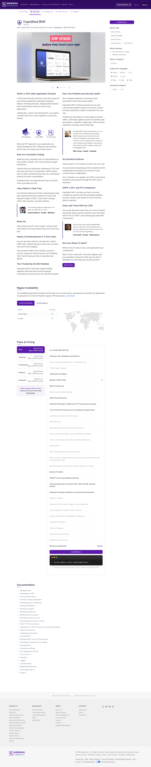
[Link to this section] (40, 288)
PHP (123, 72)
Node (122, 80)
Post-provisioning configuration (31, 600)
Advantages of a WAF (27, 593)
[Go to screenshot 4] (62, 87)
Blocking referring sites (27, 612)
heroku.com (80, 759)
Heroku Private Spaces (16, 728)
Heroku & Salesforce (62, 715)
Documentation (54, 4)
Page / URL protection (27, 630)
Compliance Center (38, 712)
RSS (103, 706)
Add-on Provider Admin (63, 696)
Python (115, 76)
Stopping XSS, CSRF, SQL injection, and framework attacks (40, 627)
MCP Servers (63, 12)
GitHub (109, 706)
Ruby (114, 80)
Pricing (44, 4)
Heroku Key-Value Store (17, 720)
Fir (122, 89)
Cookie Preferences (88, 762)
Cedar (115, 89)
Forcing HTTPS (25, 636)
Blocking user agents (27, 609)
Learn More (70, 296)
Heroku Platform (14, 710)
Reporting (23, 657)
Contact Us (82, 715)
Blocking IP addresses (27, 606)
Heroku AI (12, 712)
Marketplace (34, 4)
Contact (78, 762)
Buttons (76, 12)
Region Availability (116, 35)
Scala (130, 80)
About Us (59, 710)
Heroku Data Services (16, 715)
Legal (86, 759)
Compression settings (27, 648)
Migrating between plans (28, 667)
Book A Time (68, 265)
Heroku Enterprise (15, 725)
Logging (22, 660)
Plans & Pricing (115, 39)
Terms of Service (94, 759)
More (71, 4)
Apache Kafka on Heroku (17, 723)
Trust (134, 759)
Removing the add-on (27, 670)
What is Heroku (61, 712)
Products (23, 4)
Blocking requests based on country (32, 621)
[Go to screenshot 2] (59, 87)
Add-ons (36, 12)
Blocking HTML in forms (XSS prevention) (34, 639)
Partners (58, 723)
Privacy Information (107, 759)
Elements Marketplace (16, 738)
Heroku (10, 4)
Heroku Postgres (14, 717)
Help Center (83, 710)
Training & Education (39, 715)
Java (123, 76)
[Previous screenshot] (52, 87)
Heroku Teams (14, 736)
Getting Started (25, 590)
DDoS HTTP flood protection (29, 624)
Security (113, 63)
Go (130, 72)
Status (81, 712)
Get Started (36, 720)
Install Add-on (76, 552)
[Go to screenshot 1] (57, 87)
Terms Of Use (128, 43)
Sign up (144, 5)
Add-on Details (115, 32)
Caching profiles (25, 645)
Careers (58, 720)
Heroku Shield (14, 733)
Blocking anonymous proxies (30, 618)
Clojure (115, 72)
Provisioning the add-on (28, 597)
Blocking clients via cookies (29, 615)
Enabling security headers (28, 633)
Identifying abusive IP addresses (31, 603)
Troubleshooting (25, 664)
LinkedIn (113, 706)
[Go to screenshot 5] (64, 87)
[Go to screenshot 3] (61, 87)
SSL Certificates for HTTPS (29, 651)
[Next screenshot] (69, 87)
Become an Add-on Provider (85, 696)
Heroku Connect (14, 730)
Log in (136, 5)
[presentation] (31, 349)
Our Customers (61, 717)
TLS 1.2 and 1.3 (25, 654)
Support (64, 4)
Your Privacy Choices (108, 762)
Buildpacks (49, 12)
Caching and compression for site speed (33, 642)
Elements (24, 12)
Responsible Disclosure (123, 759)
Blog (33, 717)
